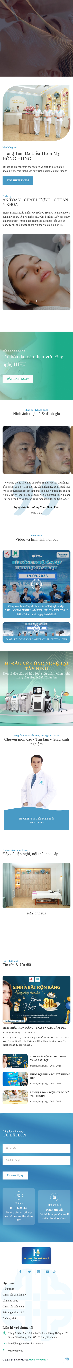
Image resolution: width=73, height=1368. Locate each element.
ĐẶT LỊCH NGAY (18, 378)
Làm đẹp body (10, 1300)
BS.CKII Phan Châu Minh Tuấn (36, 818)
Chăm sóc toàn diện (13, 1306)
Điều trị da (8, 1288)
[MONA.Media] (33, 1360)
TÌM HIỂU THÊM (18, 180)
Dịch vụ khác (10, 1318)
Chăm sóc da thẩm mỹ (14, 1294)
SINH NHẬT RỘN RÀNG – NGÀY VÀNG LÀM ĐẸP (34, 1027)
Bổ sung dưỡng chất (13, 1312)
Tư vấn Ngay (15, 1175)
